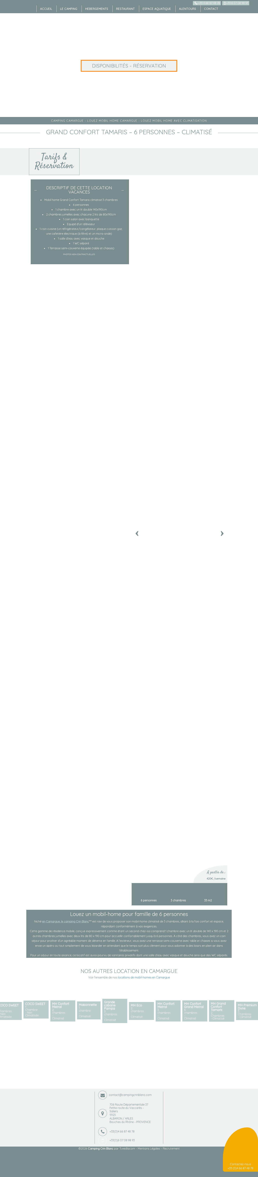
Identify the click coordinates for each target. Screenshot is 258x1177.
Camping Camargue (67, 120)
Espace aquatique (157, 9)
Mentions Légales (149, 1148)
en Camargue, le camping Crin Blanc (65, 921)
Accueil (46, 9)
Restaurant (125, 9)
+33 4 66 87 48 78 (208, 3)
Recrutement (171, 1148)
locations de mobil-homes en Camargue (144, 977)
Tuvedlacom (127, 1148)
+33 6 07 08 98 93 (237, 3)
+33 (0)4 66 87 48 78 (240, 1168)
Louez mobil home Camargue (112, 120)
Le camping (68, 9)
